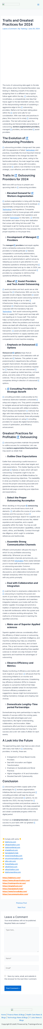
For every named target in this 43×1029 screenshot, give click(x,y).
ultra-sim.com (10, 861)
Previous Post (21, 903)
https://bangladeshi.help (13, 889)
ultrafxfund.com (11, 867)
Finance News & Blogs (16, 1015)
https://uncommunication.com (15, 894)
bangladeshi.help (11, 853)
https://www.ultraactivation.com (16, 880)
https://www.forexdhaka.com (14, 891)
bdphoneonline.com (13, 872)
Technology (30, 150)
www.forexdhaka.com (13, 856)
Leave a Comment (10, 29)
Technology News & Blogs (17, 1017)
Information (19, 561)
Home (3, 1015)
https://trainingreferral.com (14, 883)
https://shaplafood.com (12, 886)
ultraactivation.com (12, 845)
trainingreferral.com (12, 847)
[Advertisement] (21, 53)
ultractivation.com (12, 869)
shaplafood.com (11, 850)
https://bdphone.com (11, 878)
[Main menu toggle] (38, 4)
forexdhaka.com (11, 864)
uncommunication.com (14, 858)
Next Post (21, 907)
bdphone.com (10, 842)
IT (25, 96)
